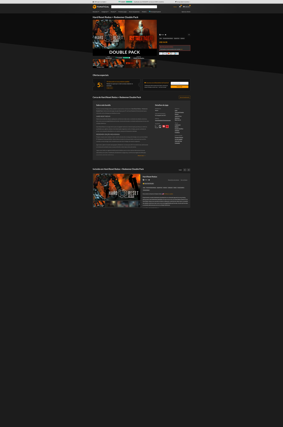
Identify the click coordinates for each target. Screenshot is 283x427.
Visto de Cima (178, 141)
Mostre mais (141, 155)
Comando (177, 143)
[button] (100, 2)
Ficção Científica (179, 128)
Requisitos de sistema (173, 180)
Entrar (175, 6)
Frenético (177, 132)
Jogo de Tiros (176, 38)
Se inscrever (179, 86)
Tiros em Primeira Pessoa (168, 38)
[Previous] (184, 169)
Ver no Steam (184, 180)
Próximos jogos (122, 11)
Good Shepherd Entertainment (163, 120)
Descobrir (95, 11)
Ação (161, 38)
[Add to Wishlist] (189, 34)
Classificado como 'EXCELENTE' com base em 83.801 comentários (149, 1)
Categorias (104, 11)
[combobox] (141, 6)
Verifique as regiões (168, 193)
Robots (176, 126)
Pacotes (113, 11)
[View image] (149, 63)
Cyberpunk (177, 124)
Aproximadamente (184, 97)
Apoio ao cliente (186, 11)
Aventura (182, 38)
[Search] (155, 6)
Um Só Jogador (178, 139)
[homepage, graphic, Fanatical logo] (101, 7)
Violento (177, 130)
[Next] (188, 169)
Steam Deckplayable (149, 183)
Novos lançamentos (134, 11)
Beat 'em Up (178, 120)
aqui (181, 49)
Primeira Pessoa (179, 137)
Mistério (144, 11)
